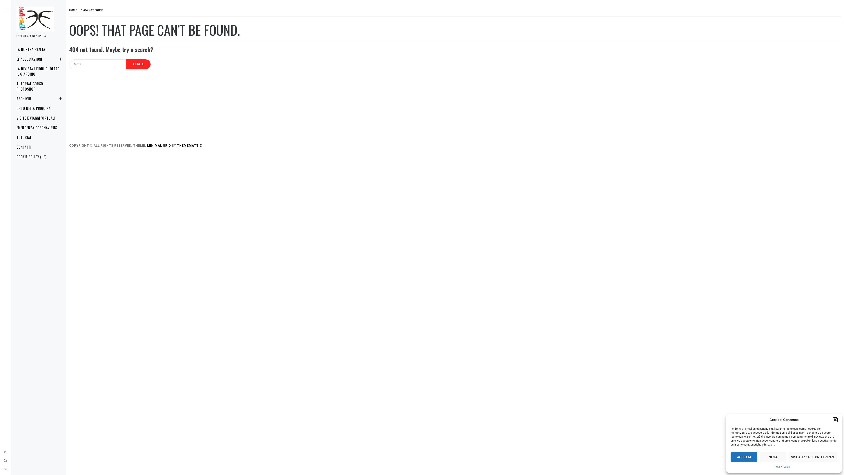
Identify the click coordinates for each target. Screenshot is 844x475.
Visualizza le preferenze (813, 457)
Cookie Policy (782, 467)
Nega (773, 457)
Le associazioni (29, 59)
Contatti (23, 147)
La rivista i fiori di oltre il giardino (37, 71)
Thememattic (189, 145)
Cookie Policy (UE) (31, 156)
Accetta (744, 457)
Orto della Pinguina (33, 108)
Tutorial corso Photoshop (29, 86)
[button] (835, 420)
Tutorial (24, 137)
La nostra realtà (30, 49)
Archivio (23, 98)
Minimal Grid (159, 145)
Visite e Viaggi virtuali (35, 118)
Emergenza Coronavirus (36, 127)
